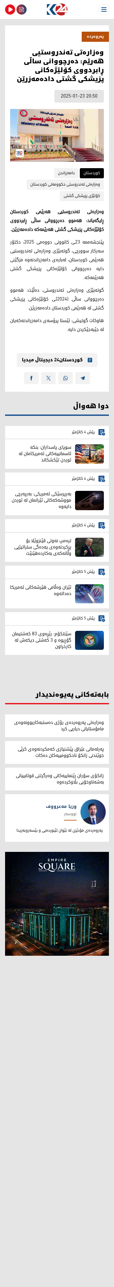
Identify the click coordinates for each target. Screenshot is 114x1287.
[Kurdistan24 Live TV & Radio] (10, 9)
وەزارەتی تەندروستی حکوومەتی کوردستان (65, 184)
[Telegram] (82, 378)
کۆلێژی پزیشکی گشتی (82, 196)
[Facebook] (31, 378)
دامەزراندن (66, 173)
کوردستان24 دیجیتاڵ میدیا (52, 360)
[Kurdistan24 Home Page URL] (57, 9)
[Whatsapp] (65, 378)
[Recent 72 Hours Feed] (21, 9)
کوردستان (92, 173)
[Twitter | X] (48, 378)
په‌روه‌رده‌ (95, 37)
